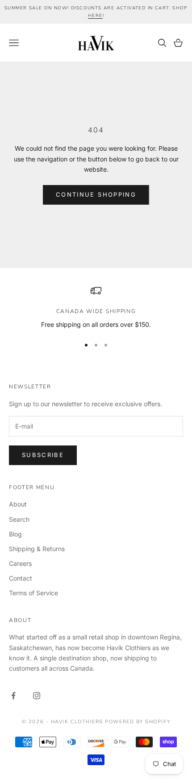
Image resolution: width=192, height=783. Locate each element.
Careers (20, 563)
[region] (96, 307)
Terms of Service (33, 593)
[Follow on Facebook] (13, 695)
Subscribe (43, 454)
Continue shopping (96, 194)
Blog (15, 534)
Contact (20, 578)
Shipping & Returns (37, 548)
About (18, 504)
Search (19, 519)
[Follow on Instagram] (36, 695)
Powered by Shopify (137, 721)
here (95, 15)
